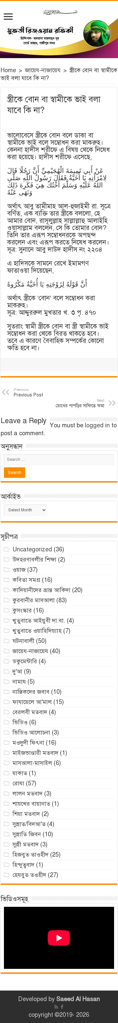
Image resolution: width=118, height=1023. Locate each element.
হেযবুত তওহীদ (29, 875)
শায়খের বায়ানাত (31, 803)
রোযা (18, 783)
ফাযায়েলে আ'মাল (32, 702)
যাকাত (19, 773)
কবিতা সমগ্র (26, 580)
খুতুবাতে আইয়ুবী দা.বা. (38, 620)
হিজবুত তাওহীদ (30, 854)
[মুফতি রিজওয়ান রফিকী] (59, 29)
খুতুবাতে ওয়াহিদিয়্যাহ (37, 630)
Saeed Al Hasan (78, 999)
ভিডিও (20, 722)
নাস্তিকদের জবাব (30, 691)
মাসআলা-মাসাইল (32, 763)
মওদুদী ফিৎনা (28, 742)
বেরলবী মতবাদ (29, 712)
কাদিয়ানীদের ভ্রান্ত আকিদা (41, 590)
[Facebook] (62, 1007)
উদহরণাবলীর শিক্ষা (34, 559)
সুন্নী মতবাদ (25, 844)
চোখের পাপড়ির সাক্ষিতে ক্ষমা (80, 403)
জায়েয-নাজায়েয (43, 70)
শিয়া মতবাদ (26, 814)
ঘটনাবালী (23, 641)
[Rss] (56, 1007)
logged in (97, 425)
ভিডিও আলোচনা (31, 732)
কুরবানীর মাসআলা (33, 600)
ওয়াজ (19, 569)
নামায (19, 681)
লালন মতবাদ (27, 793)
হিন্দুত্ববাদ (23, 864)
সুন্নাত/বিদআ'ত (29, 824)
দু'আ (17, 671)
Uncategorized (32, 549)
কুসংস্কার (22, 610)
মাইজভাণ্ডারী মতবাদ (35, 753)
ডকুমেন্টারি (24, 661)
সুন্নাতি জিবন (26, 834)
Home (8, 70)
